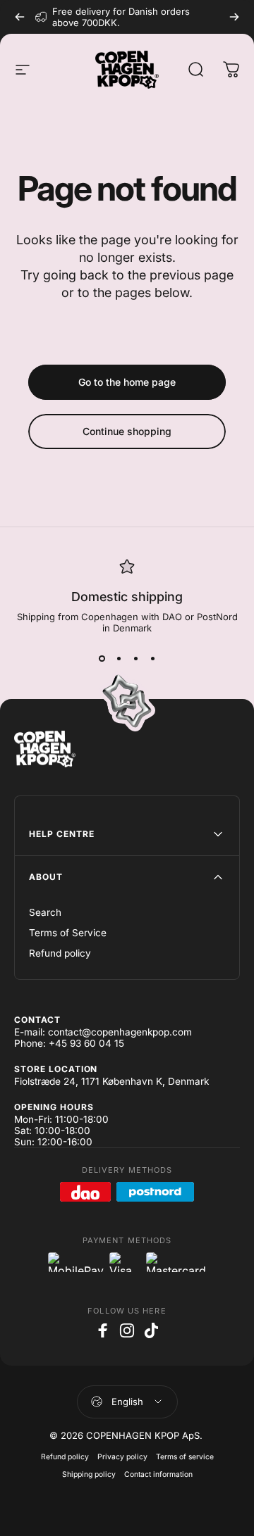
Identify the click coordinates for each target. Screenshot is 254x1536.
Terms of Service (68, 932)
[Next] (234, 17)
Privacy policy (122, 1456)
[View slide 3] (135, 658)
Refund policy (60, 953)
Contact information (158, 1474)
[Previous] (19, 17)
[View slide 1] (101, 658)
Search (45, 912)
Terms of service (185, 1456)
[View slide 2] (118, 658)
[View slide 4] (152, 658)
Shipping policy (89, 1474)
